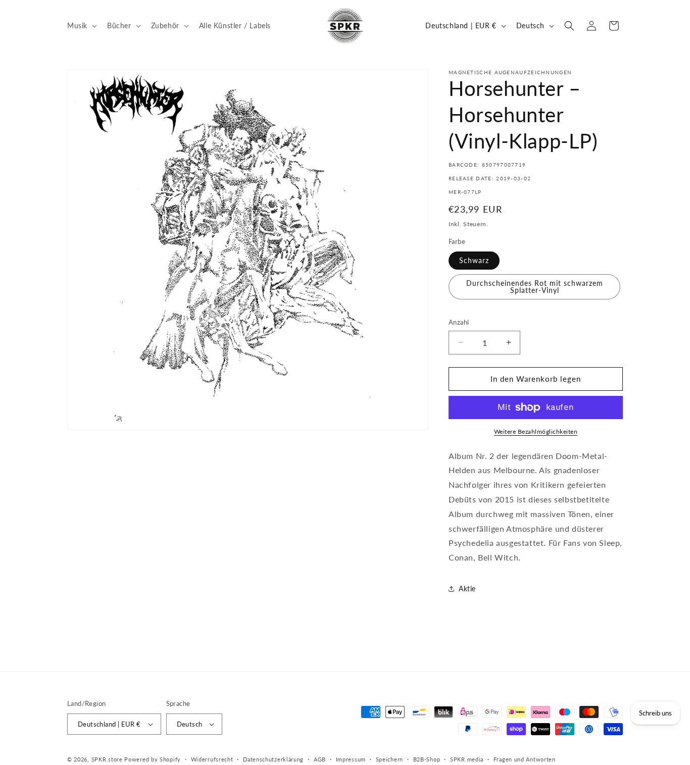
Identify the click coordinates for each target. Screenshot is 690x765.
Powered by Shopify (152, 759)
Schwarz (474, 260)
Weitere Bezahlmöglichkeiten (536, 431)
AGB (320, 759)
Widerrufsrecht (212, 759)
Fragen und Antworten (525, 759)
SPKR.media (466, 759)
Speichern (389, 759)
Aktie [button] (467, 588)
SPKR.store (107, 759)
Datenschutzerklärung (273, 759)
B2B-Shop (426, 759)
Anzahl (459, 322)
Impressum (351, 759)
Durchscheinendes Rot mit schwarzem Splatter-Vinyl (534, 286)
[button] (81, 25)
